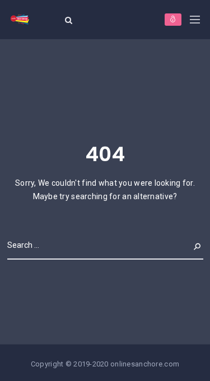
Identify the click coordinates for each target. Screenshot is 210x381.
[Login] (173, 19)
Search (188, 245)
